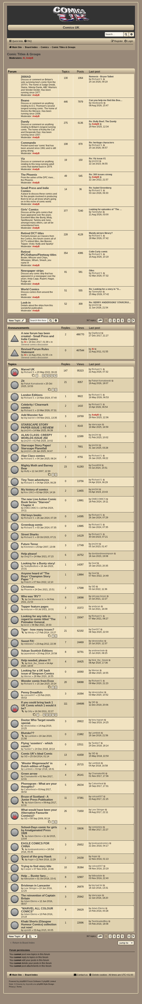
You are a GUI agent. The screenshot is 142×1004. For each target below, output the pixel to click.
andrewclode (98, 650)
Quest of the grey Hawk (36, 856)
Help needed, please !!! (35, 660)
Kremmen (29, 547)
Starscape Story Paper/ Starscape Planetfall (36, 447)
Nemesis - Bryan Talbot (101, 76)
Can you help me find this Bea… (105, 100)
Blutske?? (27, 733)
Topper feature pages (34, 606)
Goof (94, 563)
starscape (97, 424)
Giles (91, 270)
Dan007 (96, 629)
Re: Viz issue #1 (97, 158)
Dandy (25, 121)
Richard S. (97, 79)
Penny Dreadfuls (32, 692)
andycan (28, 609)
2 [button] (110, 320)
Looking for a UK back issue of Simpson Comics (37, 672)
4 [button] (118, 320)
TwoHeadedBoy (100, 921)
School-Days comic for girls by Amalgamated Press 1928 (39, 830)
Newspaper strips (32, 270)
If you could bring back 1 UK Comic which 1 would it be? (38, 705)
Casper (27, 869)
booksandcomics (36, 849)
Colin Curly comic (98, 251)
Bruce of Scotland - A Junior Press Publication (37, 798)
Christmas (27, 586)
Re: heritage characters (101, 142)
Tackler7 (28, 749)
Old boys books (31, 515)
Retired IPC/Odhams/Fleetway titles (38, 253)
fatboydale (29, 878)
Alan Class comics (33, 455)
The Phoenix (29, 174)
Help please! (29, 553)
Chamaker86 (30, 776)
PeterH (27, 582)
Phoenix (28, 589)
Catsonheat (30, 789)
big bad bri (29, 418)
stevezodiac (98, 641)
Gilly (30, 711)
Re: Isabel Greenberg (100, 188)
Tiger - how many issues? (37, 629)
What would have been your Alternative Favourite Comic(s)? (39, 812)
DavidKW (96, 465)
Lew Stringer (98, 809)
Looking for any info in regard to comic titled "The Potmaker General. (38, 619)
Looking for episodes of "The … (105, 209)
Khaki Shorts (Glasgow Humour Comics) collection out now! (38, 924)
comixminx (97, 827)
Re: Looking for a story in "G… (105, 289)
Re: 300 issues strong (100, 174)
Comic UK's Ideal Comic (36, 753)
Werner (27, 676)
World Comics (30, 289)
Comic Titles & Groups (23, 54)
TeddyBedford (31, 566)
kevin (26, 625)
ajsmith (27, 930)
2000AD (26, 76)
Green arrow (29, 773)
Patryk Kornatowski (33, 383)
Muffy (26, 471)
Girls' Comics (29, 209)
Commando (28, 142)
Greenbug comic (32, 524)
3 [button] (114, 320)
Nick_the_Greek (36, 663)
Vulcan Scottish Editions (37, 650)
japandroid (29, 653)
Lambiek (32, 736)
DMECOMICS (31, 508)
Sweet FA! (27, 641)
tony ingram (98, 720)
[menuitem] (28, 41)
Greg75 (28, 556)
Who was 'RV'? (31, 596)
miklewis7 (29, 644)
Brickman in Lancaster (35, 885)
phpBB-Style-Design (45, 984)
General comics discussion (34, 344)
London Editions (32, 395)
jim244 (95, 161)
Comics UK (71, 27)
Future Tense (29, 544)
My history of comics (34, 489)
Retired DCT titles (32, 233)
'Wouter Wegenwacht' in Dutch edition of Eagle (37, 765)
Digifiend (96, 333)
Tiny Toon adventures (35, 479)
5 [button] (122, 320)
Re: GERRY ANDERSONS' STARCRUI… (110, 302)
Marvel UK (28, 369)
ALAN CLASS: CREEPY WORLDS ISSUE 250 (36, 437)
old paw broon (99, 596)
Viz (23, 158)
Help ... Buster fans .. (34, 875)
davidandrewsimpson (102, 553)
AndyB (29, 58)
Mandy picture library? (101, 233)
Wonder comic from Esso (37, 680)
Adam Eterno (34, 802)
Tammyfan (97, 212)
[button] (100, 320)
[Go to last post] (102, 333)
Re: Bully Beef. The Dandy (102, 121)
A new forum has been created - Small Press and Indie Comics (37, 336)
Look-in (26, 302)
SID (93, 586)
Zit (22, 380)
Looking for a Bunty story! (38, 563)
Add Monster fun (32, 415)
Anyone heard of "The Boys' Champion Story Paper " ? (35, 576)
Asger (31, 859)
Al (24, 58)
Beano (25, 100)
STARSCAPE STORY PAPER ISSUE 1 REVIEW (37, 426)
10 (55, 375)
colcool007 (29, 695)
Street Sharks (30, 534)
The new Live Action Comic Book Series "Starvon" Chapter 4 (38, 502)
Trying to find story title (36, 866)
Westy (31, 632)
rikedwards (97, 103)
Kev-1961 (29, 492)
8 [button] (129, 320)
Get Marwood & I (36, 599)
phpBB (23, 981)
